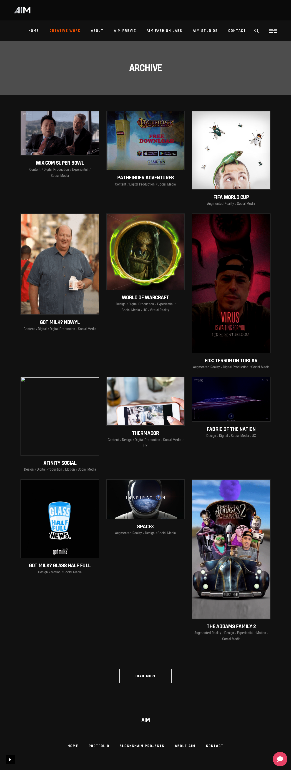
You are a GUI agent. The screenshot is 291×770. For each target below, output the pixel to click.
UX (145, 310)
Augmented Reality (220, 203)
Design (120, 304)
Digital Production (56, 169)
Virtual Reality (159, 310)
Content (34, 169)
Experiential (80, 169)
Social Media (60, 175)
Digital (42, 329)
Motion (70, 469)
